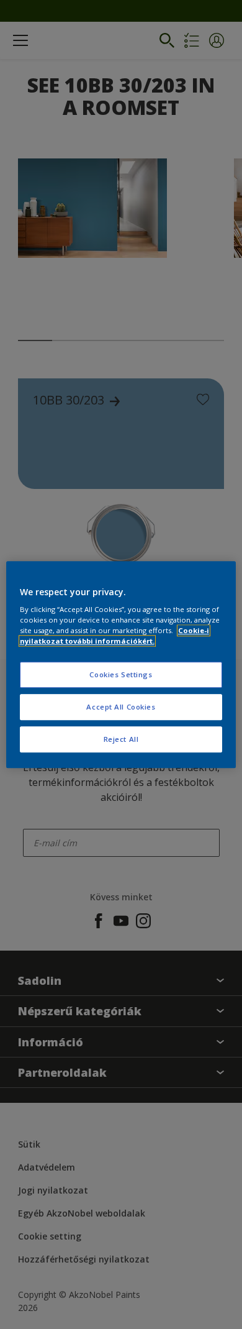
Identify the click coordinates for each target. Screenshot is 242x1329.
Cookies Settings (120, 675)
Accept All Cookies (120, 706)
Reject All (121, 739)
